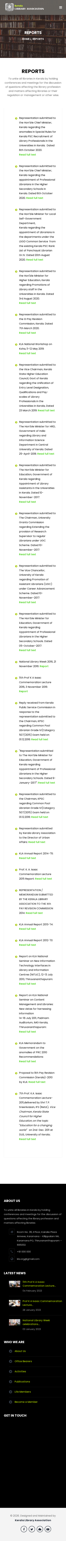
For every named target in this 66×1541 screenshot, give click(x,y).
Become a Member (26, 1402)
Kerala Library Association (33, 1520)
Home (25, 39)
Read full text (27, 154)
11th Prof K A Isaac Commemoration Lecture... (39, 1283)
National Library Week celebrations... (36, 1322)
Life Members (23, 1391)
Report (44, 666)
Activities (20, 1371)
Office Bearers (23, 1361)
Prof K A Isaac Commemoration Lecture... (42, 1303)
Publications (22, 1381)
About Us (20, 1351)
